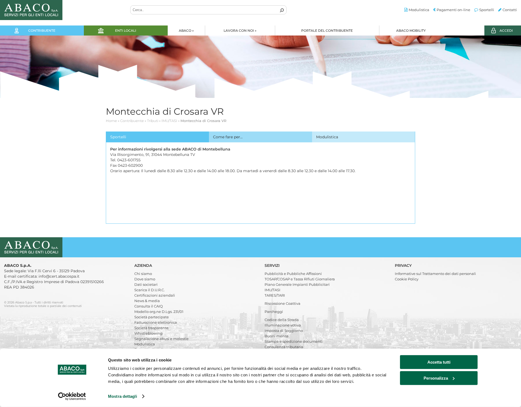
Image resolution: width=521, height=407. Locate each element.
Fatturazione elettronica (155, 322)
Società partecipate (151, 317)
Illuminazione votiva (283, 325)
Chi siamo (143, 273)
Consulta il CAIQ (148, 306)
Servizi (273, 265)
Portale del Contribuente (327, 30)
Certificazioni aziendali (154, 295)
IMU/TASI (272, 290)
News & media (147, 301)
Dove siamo (144, 279)
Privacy (404, 265)
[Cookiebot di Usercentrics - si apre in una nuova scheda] (72, 396)
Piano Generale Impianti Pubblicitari (297, 284)
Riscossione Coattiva (282, 303)
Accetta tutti (438, 362)
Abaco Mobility (411, 30)
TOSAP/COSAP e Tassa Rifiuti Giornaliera (300, 279)
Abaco (186, 30)
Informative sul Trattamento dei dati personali (435, 273)
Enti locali (125, 30)
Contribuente (41, 30)
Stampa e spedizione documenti (294, 341)
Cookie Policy (406, 279)
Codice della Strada (282, 320)
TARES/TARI (275, 295)
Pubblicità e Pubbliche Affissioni (293, 273)
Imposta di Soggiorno (284, 330)
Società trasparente (151, 328)
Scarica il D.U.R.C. (149, 290)
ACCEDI (506, 30)
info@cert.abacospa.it (59, 276)
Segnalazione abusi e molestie (161, 339)
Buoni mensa (276, 336)
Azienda (143, 265)
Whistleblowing (148, 333)
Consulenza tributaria (284, 347)
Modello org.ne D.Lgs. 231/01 (158, 311)
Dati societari (146, 284)
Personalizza (436, 378)
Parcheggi (274, 311)
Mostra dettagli (122, 396)
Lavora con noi (240, 30)
